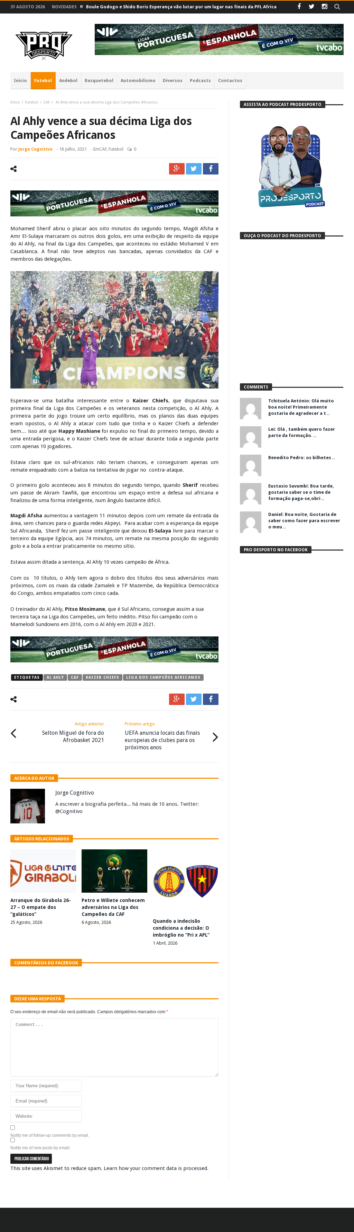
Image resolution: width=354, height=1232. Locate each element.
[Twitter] (311, 7)
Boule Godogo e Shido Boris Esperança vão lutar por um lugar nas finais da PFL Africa (181, 6)
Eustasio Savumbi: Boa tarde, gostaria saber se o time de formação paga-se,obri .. (301, 492)
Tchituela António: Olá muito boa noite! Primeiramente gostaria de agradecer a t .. (301, 407)
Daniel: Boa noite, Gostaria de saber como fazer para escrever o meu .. (304, 520)
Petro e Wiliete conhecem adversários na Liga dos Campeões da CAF (113, 907)
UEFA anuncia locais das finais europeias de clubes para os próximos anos (162, 736)
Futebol (31, 102)
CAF (46, 102)
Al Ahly (55, 677)
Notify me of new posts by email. (40, 1147)
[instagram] (324, 7)
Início (15, 102)
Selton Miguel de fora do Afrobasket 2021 (73, 732)
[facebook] (210, 169)
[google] (177, 169)
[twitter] (194, 169)
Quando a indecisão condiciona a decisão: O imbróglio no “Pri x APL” (181, 928)
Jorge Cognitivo (35, 149)
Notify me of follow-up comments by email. (49, 1135)
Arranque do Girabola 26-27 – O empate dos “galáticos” (40, 907)
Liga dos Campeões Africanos (163, 677)
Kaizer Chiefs (102, 677)
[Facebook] (298, 7)
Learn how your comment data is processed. (156, 1168)
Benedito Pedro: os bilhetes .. (301, 457)
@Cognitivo (69, 811)
